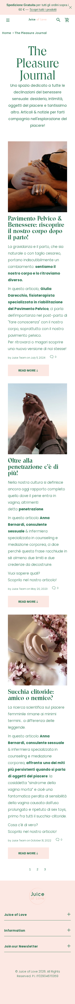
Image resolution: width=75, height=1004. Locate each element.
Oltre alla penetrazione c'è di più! (33, 466)
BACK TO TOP (37, 993)
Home (6, 33)
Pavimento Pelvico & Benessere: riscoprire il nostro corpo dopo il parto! (36, 227)
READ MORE (27, 370)
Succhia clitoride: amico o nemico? (31, 695)
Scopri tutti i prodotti (43, 9)
